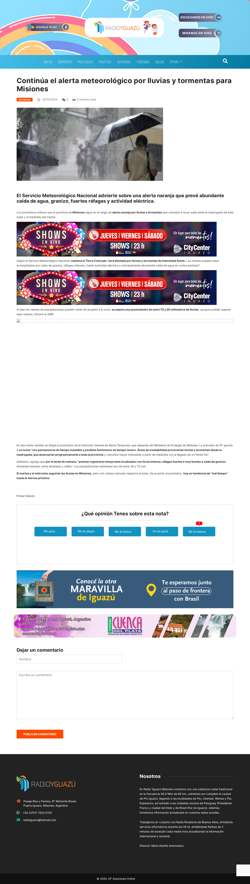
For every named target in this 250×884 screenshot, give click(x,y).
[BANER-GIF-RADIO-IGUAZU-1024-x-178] (117, 239)
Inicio (48, 62)
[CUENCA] (125, 625)
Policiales (85, 62)
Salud (159, 62)
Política (105, 62)
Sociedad (123, 62)
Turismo (142, 62)
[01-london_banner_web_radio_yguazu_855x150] (125, 589)
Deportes (65, 62)
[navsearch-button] (225, 62)
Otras (174, 62)
